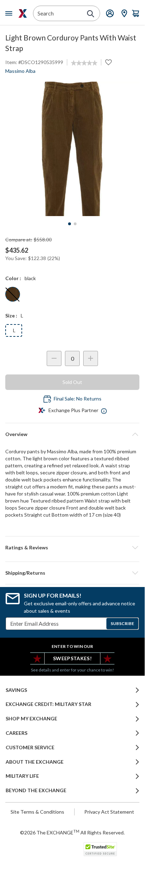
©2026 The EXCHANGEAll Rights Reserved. (72, 832)
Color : (13, 278)
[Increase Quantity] (90, 358)
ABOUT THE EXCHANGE (35, 762)
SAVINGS (16, 690)
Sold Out (72, 382)
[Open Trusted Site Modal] (100, 849)
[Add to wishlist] (108, 62)
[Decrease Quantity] (54, 358)
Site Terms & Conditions (37, 812)
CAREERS (16, 733)
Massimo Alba (20, 71)
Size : (11, 315)
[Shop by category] (10, 13)
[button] (72, 548)
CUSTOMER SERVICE (30, 747)
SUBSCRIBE (122, 623)
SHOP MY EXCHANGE (31, 718)
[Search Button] (90, 13)
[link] (84, 63)
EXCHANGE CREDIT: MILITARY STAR (48, 704)
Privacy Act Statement (109, 812)
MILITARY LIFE (22, 776)
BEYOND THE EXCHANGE (36, 790)
